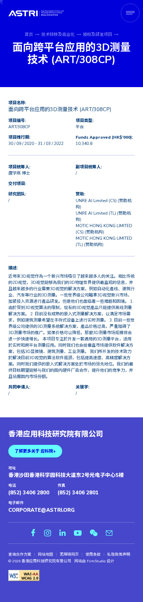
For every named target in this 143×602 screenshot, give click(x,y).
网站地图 (45, 554)
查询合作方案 (19, 554)
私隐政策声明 (118, 554)
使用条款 (93, 554)
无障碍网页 (69, 554)
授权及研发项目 (97, 34)
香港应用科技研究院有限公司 (55, 434)
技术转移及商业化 (58, 34)
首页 (29, 34)
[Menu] (130, 12)
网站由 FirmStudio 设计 (94, 561)
